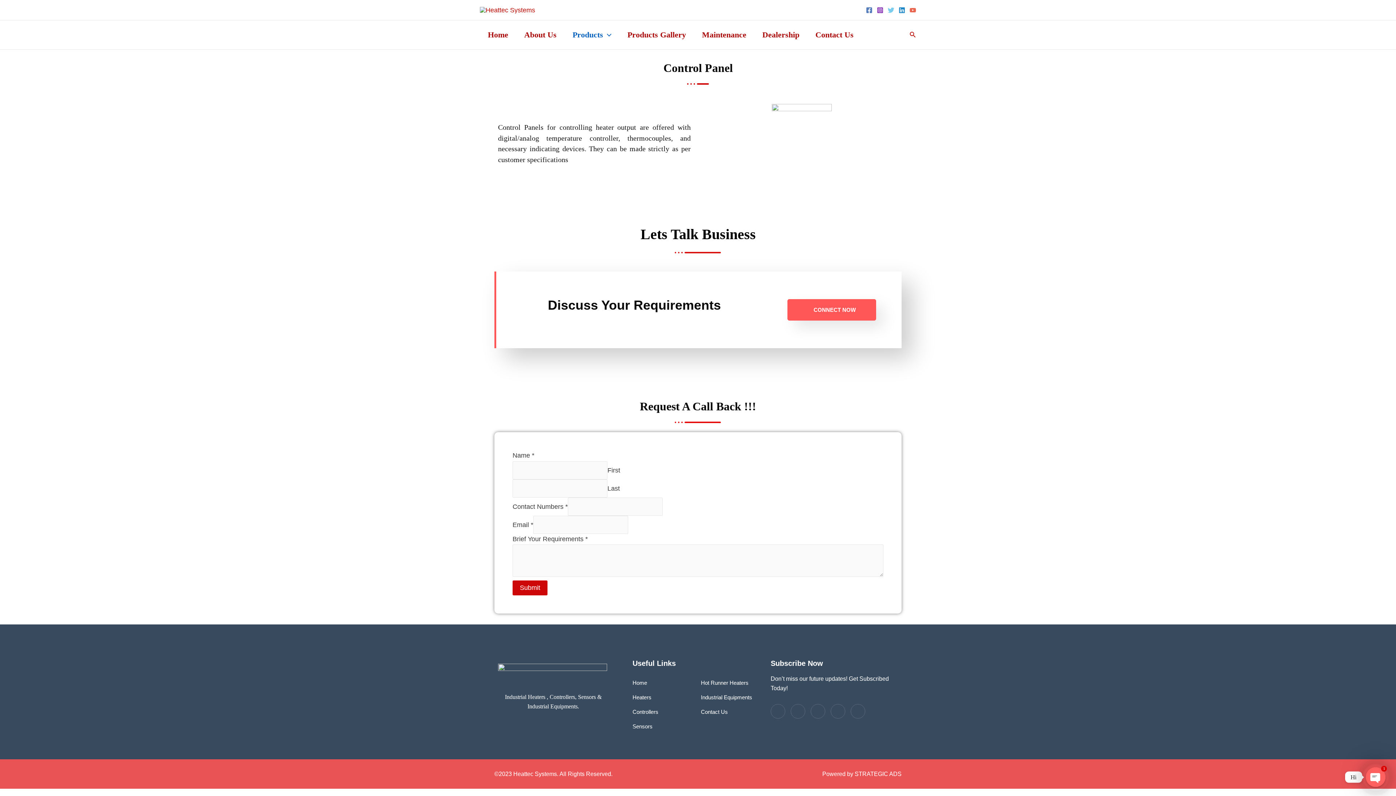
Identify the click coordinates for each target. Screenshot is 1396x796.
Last (613, 488)
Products (588, 34)
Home (498, 34)
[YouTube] (913, 10)
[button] (607, 34)
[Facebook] (869, 10)
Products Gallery (656, 34)
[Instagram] (880, 10)
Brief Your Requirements (550, 539)
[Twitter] (891, 10)
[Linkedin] (902, 10)
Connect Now (835, 310)
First (613, 470)
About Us (540, 34)
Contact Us (834, 34)
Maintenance (724, 34)
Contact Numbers (540, 506)
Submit (530, 587)
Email (523, 524)
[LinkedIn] (818, 711)
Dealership (780, 34)
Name (523, 455)
